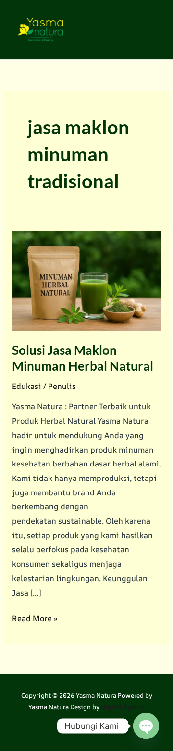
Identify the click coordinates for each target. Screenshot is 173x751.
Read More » (35, 619)
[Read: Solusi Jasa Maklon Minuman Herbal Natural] (86, 279)
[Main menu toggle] (152, 29)
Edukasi (26, 386)
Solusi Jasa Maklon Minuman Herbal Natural (82, 358)
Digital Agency (123, 706)
